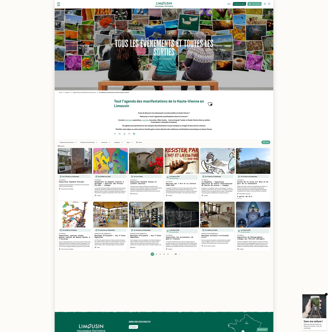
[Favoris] (269, 4)
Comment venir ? (262, 329)
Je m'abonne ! (133, 327)
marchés (145, 120)
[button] (265, 4)
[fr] (229, 4)
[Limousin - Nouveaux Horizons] (164, 4)
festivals (128, 120)
